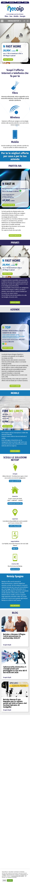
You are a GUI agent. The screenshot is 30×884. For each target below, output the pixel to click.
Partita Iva (11, 2)
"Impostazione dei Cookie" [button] (17, 876)
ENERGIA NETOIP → (14, 21)
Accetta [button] (10, 880)
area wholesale (25, 20)
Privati (4, 2)
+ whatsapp (28, 20)
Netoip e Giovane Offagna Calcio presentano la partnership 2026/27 (14, 636)
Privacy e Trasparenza (21, 874)
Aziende (19, 2)
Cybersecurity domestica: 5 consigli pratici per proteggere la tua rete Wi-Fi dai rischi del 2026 (15, 670)
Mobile (25, 2)
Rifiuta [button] (4, 880)
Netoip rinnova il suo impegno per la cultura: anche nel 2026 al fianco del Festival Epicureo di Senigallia (15, 703)
